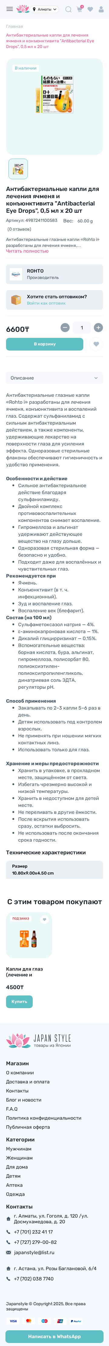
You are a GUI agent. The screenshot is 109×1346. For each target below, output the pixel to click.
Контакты (17, 1091)
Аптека (14, 1185)
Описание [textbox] (22, 378)
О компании (20, 1073)
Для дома (17, 1167)
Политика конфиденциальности (43, 1118)
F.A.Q (12, 1109)
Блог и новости (23, 1100)
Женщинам (19, 1158)
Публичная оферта (28, 1127)
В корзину (45, 344)
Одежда (15, 1194)
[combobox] (54, 378)
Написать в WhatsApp (54, 1336)
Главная (14, 26)
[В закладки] (96, 344)
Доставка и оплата (28, 1082)
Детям (13, 1176)
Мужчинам (18, 1149)
